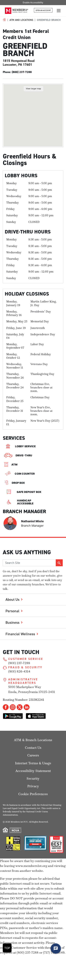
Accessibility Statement (33, 771)
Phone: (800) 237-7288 (17, 72)
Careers (33, 755)
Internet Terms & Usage (33, 763)
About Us (12, 599)
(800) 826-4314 (19, 671)
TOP (7, 948)
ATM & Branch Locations (33, 740)
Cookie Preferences (33, 794)
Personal (12, 611)
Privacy (33, 786)
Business (12, 622)
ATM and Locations (21, 20)
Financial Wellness (20, 634)
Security (33, 778)
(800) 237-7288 (19, 663)
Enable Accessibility (33, 2)
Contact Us (33, 748)
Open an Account (43, 10)
